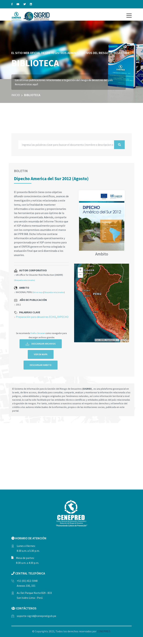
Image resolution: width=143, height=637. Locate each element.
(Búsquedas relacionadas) (24, 280)
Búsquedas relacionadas (54, 292)
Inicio (15, 95)
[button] (129, 15)
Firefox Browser (38, 333)
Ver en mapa (38, 292)
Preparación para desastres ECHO (36, 316)
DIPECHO (63, 316)
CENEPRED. (104, 631)
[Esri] (124, 339)
